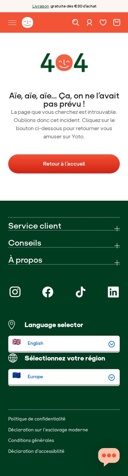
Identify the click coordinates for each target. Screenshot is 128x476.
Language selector (54, 325)
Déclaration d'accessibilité (36, 451)
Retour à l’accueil (64, 163)
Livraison (40, 6)
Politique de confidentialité (37, 418)
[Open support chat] (109, 457)
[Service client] (64, 226)
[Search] (76, 22)
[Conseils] (64, 243)
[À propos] (64, 260)
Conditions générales (31, 440)
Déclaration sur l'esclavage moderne (48, 429)
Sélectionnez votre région (65, 358)
